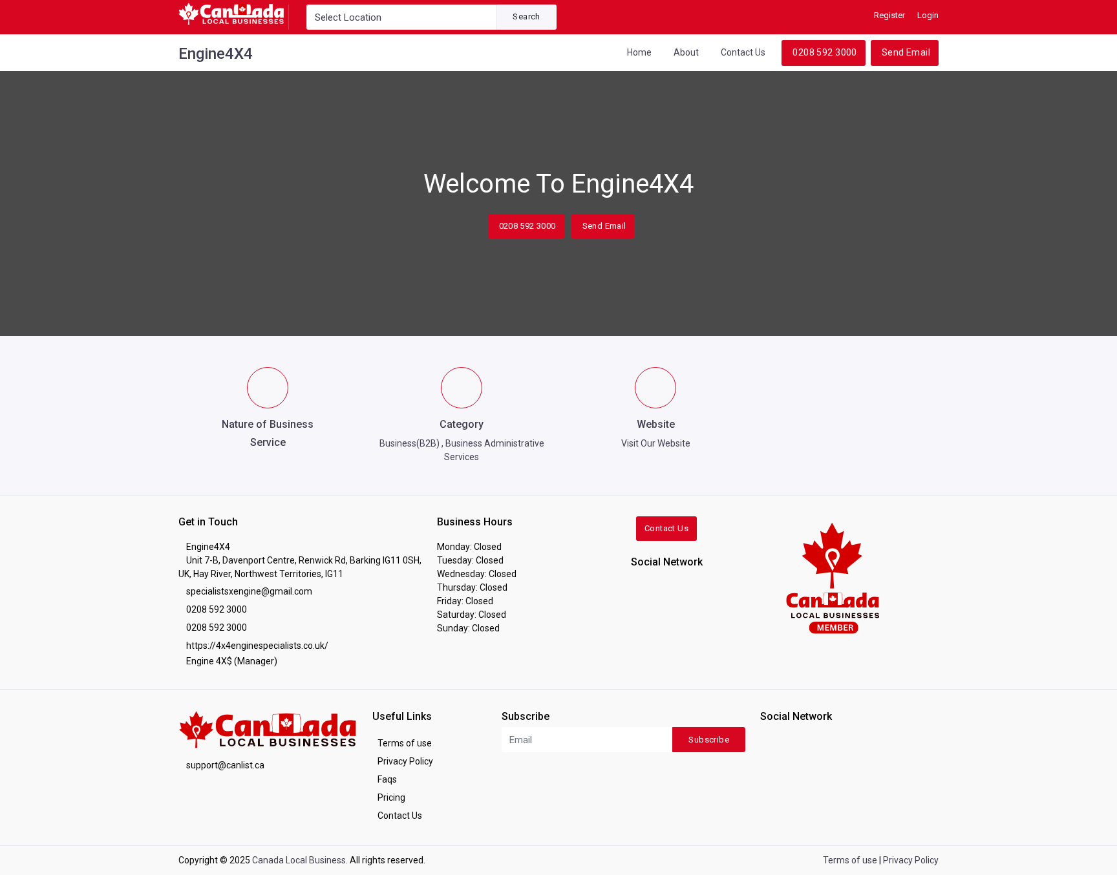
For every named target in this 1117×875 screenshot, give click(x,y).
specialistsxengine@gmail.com (249, 591)
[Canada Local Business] (831, 577)
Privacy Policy (405, 761)
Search (526, 16)
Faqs (387, 779)
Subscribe (708, 739)
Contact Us (743, 52)
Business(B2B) (409, 443)
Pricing (391, 797)
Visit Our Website (655, 443)
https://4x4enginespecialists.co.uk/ (257, 645)
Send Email (906, 52)
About (686, 52)
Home (639, 52)
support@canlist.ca (225, 765)
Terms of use (405, 743)
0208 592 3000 (824, 52)
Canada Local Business (299, 860)
